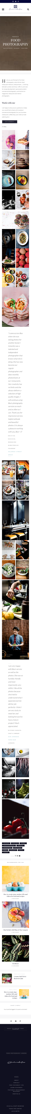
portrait (21, 850)
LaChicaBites (9, 48)
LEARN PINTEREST (16, 1087)
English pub (20, 845)
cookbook (23, 843)
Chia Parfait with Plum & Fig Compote (15, 930)
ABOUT (16, 1080)
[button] (3, 9)
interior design (18, 847)
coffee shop (15, 843)
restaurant (6, 852)
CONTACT (16, 1082)
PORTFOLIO (15, 36)
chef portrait (6, 843)
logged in (13, 1009)
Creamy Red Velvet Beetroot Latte (20, 977)
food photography (7, 847)
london (5, 850)
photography (13, 850)
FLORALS (15, 963)
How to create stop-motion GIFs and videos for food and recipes (16, 895)
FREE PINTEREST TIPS (16, 1085)
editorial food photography (9, 845)
